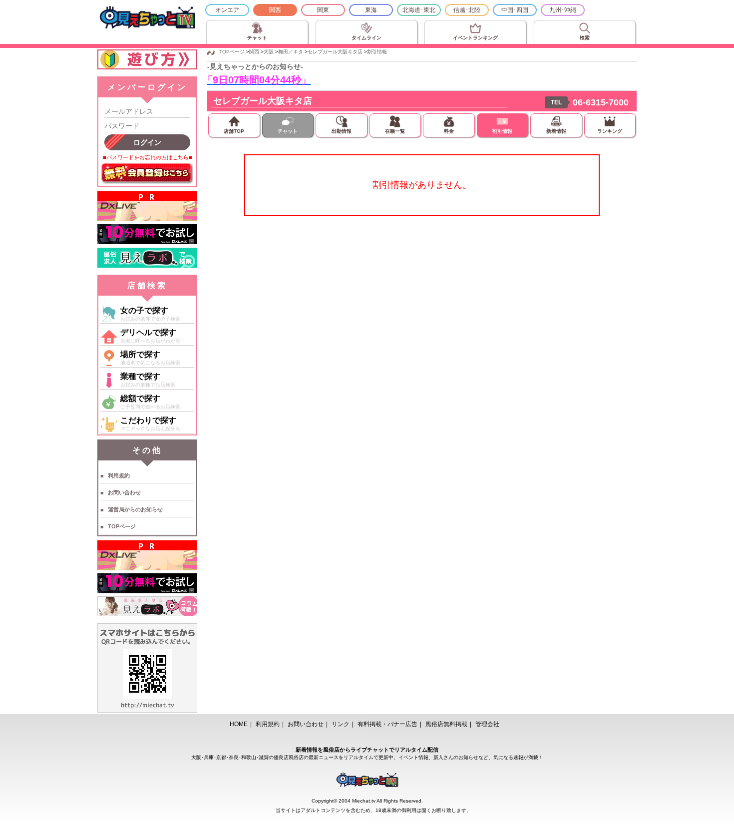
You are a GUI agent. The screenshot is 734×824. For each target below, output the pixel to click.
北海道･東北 (418, 9)
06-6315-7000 (601, 102)
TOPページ (122, 526)
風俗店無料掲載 (446, 724)
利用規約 (119, 475)
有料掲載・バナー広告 (387, 724)
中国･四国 (514, 9)
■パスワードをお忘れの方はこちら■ (147, 157)
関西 (275, 9)
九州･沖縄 (562, 9)
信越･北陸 (466, 9)
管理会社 (487, 724)
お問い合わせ (124, 492)
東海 (371, 9)
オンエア (227, 9)
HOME (239, 724)
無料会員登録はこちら (147, 173)
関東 (323, 9)
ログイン (147, 142)
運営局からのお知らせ (135, 509)
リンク (341, 724)
